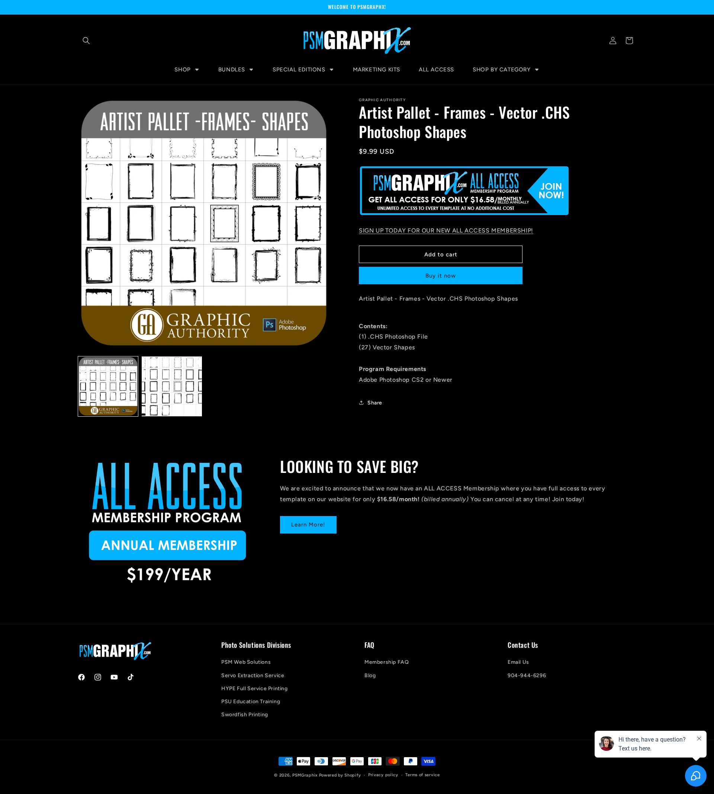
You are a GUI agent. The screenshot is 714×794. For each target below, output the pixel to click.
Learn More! (308, 525)
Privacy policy (383, 774)
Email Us (518, 662)
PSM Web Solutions (246, 662)
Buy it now (440, 275)
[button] (86, 40)
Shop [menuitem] (182, 69)
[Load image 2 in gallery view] (172, 386)
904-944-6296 (527, 675)
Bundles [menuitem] (231, 69)
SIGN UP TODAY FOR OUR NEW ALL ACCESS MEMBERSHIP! (446, 230)
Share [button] (374, 403)
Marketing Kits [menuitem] (376, 69)
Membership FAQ (386, 662)
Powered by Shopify (340, 775)
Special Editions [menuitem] (299, 69)
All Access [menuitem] (436, 69)
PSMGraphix (305, 775)
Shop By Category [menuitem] (502, 69)
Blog (370, 675)
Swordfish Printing (244, 714)
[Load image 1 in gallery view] (108, 386)
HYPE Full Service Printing (254, 688)
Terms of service (422, 774)
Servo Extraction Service (252, 675)
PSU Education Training (250, 701)
